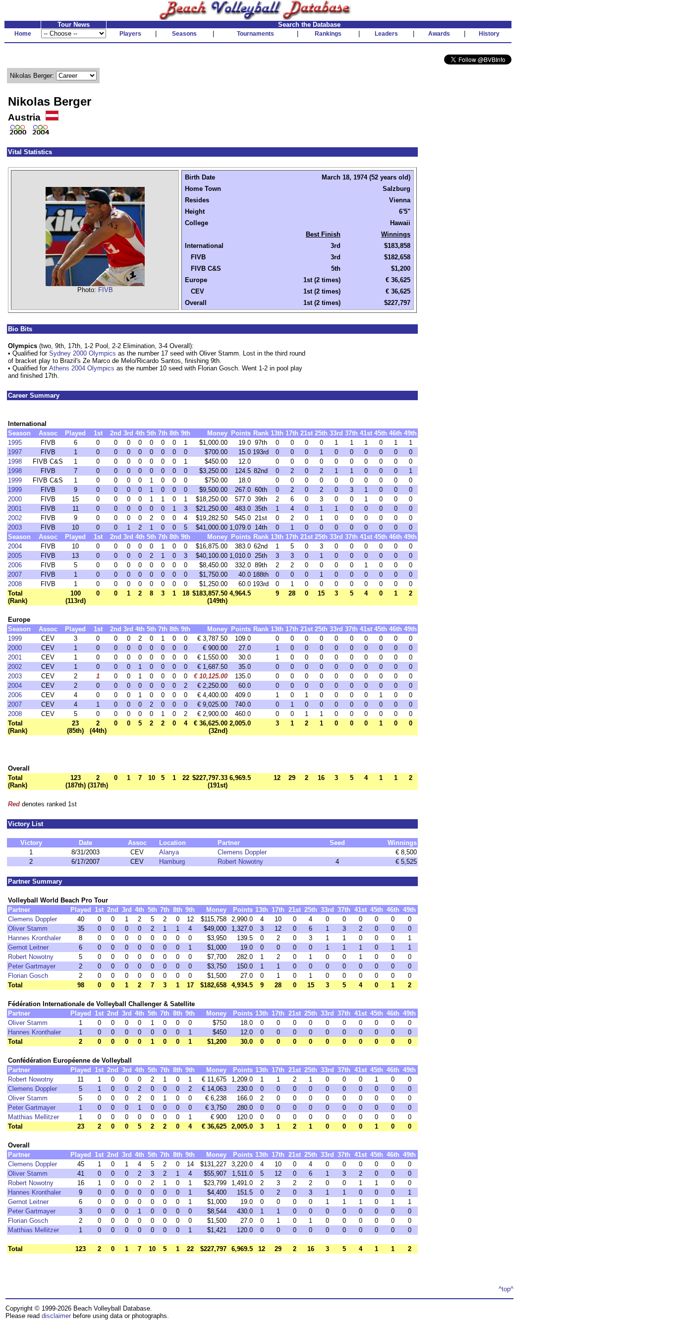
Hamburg (172, 861)
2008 (15, 584)
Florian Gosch (28, 975)
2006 (15, 565)
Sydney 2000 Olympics (82, 353)
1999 (15, 480)
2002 (15, 518)
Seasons (184, 33)
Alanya (169, 852)
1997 (15, 452)
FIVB (105, 290)
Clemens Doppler (242, 852)
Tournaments (255, 33)
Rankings (328, 33)
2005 (15, 555)
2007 (15, 574)
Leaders (386, 33)
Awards (439, 33)
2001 (15, 508)
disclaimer (56, 1316)
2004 (15, 546)
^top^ (506, 1289)
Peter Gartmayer (32, 966)
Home (22, 33)
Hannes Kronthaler (34, 938)
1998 (15, 461)
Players (130, 33)
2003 (15, 527)
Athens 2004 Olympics (81, 368)
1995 (15, 442)
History (489, 33)
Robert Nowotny (240, 861)
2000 (15, 499)
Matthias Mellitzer (33, 1117)
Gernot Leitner (28, 947)
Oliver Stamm (28, 928)
